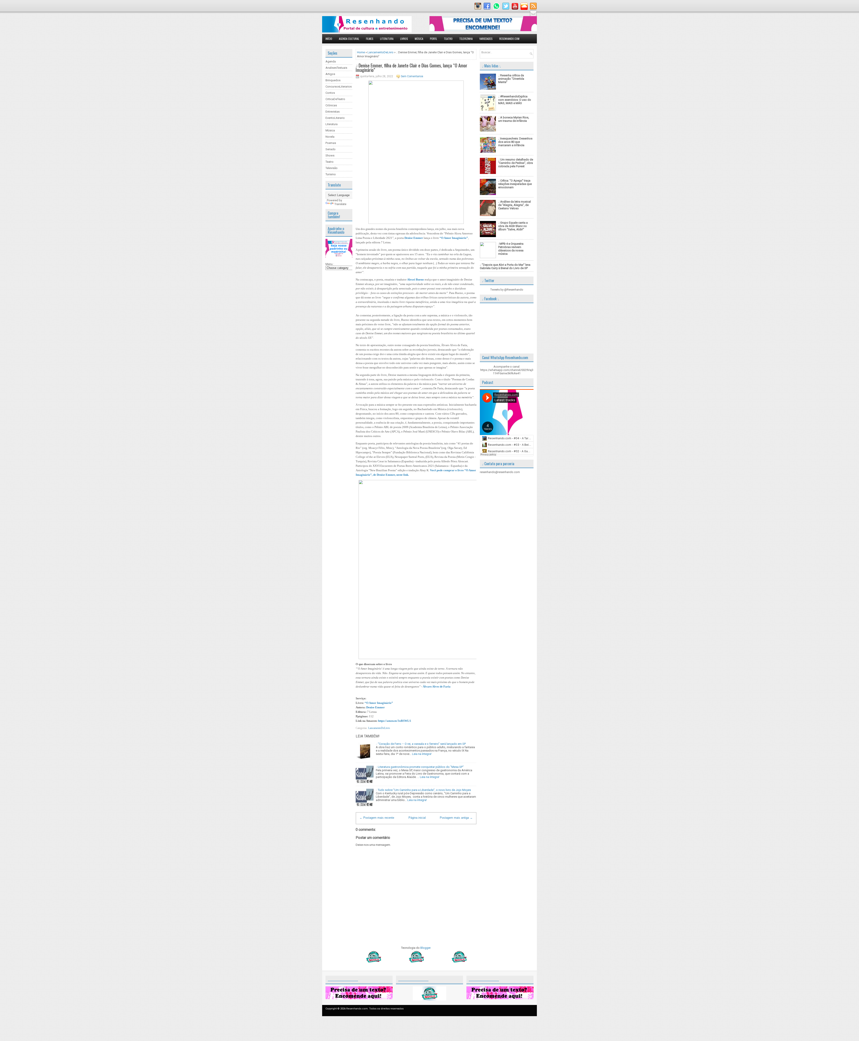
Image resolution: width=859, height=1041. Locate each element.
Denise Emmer (413, 238)
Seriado (330, 149)
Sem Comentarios (412, 76)
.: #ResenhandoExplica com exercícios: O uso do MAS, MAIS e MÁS (514, 100)
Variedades (486, 39)
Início (328, 39)
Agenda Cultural (349, 39)
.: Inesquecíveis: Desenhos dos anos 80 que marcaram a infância (515, 142)
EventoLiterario (335, 118)
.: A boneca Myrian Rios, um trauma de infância (513, 119)
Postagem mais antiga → (456, 817)
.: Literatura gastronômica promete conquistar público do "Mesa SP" (420, 767)
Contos (330, 92)
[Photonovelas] (416, 961)
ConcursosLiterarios (338, 86)
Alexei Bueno (415, 279)
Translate (340, 204)
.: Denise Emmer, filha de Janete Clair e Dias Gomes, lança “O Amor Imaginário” (411, 67)
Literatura (386, 39)
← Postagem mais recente (376, 817)
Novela (329, 136)
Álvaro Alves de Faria (437, 686)
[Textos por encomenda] (483, 30)
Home (361, 52)
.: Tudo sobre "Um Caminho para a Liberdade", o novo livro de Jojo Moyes (423, 790)
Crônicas (331, 105)
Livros (404, 39)
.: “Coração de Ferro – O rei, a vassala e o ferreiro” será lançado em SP (421, 743)
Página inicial (417, 817)
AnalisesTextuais (336, 67)
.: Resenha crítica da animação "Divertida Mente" (511, 79)
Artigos (330, 74)
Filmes (369, 39)
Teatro (448, 39)
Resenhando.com (509, 39)
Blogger (425, 947)
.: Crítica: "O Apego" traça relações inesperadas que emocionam (515, 184)
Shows (329, 155)
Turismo (330, 174)
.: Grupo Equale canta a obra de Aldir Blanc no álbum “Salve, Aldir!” (513, 226)
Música (419, 39)
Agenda (330, 61)
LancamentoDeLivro (380, 52)
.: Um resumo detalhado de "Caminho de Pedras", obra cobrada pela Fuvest (515, 163)
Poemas (330, 143)
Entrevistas (332, 111)
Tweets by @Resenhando (506, 289)
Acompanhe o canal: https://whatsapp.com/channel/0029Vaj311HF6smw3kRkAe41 (506, 370)
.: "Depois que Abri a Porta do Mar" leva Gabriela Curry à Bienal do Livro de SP (505, 266)
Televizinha (466, 39)
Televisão (331, 168)
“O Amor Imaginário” (454, 238)
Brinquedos (332, 80)
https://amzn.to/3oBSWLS (394, 720)
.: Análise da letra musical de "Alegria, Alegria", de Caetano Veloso (514, 205)
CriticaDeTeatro (335, 99)
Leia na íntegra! (422, 754)
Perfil (433, 39)
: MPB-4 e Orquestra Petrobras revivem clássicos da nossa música (510, 248)
